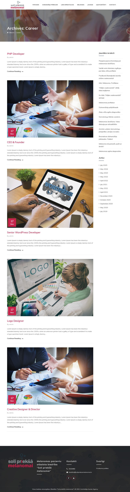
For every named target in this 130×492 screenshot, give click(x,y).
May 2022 (104, 177)
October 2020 (105, 200)
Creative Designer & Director (23, 409)
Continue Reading (14, 71)
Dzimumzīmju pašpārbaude (108, 107)
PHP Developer (15, 53)
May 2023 (104, 173)
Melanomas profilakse (107, 103)
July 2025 (103, 165)
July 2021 (103, 184)
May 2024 (104, 169)
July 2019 (103, 211)
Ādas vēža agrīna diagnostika (109, 112)
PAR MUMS (36, 4)
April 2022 (104, 181)
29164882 (72, 469)
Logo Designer (15, 320)
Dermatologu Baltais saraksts (109, 117)
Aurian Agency (93, 489)
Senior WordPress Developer (23, 232)
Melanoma (80, 4)
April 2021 (104, 192)
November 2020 (106, 196)
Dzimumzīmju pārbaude (50, 4)
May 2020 (104, 208)
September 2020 (106, 204)
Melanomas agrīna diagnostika (110, 151)
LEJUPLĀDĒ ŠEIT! (101, 4)
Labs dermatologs (67, 4)
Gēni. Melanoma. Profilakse (108, 83)
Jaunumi (90, 4)
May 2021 (104, 188)
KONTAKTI (112, 4)
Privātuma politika (102, 468)
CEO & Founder (15, 142)
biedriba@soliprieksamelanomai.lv (80, 472)
